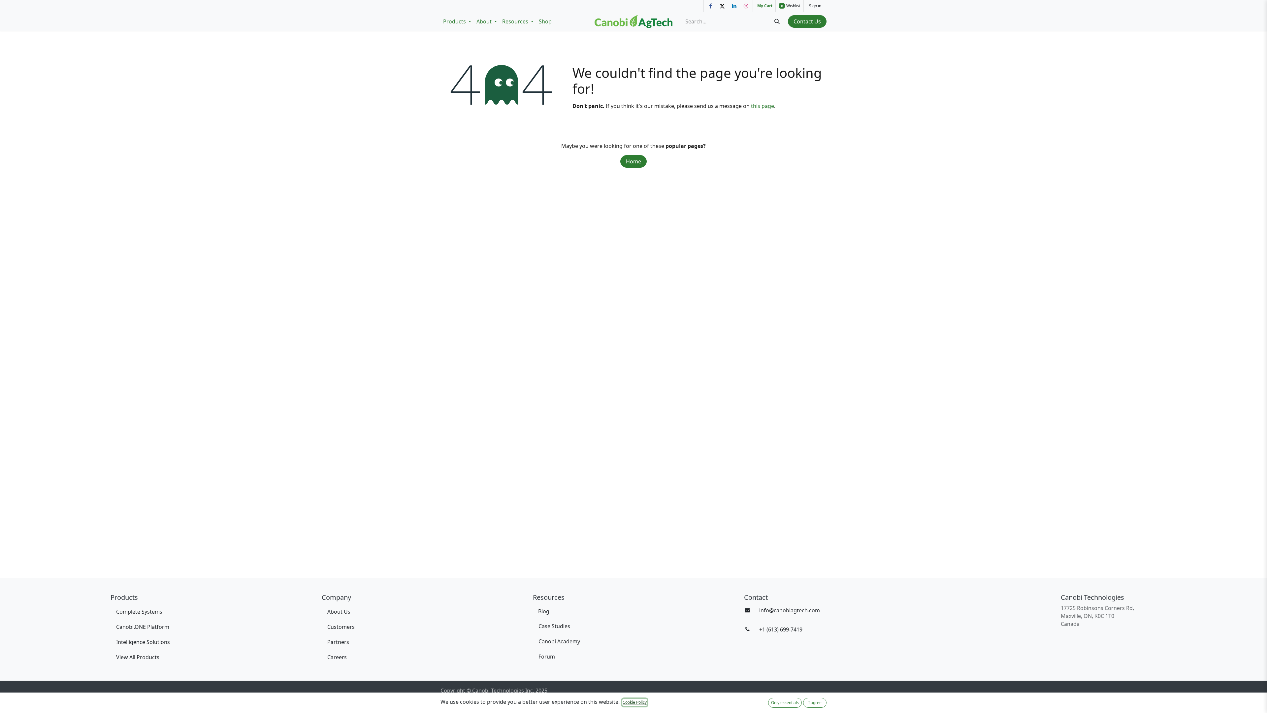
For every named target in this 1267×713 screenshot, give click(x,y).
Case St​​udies (554, 626)
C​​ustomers (341, 626)
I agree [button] (815, 702)
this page (762, 106)
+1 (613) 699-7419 (780, 629)
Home (633, 161)
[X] (722, 6)
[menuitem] (457, 21)
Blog (543, 611)
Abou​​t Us (338, 611)
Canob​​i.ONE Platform (143, 626)
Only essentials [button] (785, 702)
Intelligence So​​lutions (143, 642)
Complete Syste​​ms (139, 611)
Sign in (815, 6)
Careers (337, 657)
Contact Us (807, 21)
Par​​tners (338, 642)
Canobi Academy (559, 641)
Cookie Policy (635, 702)
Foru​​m (546, 656)
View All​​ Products (137, 657)
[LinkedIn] (734, 6)
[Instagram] (746, 6)
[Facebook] (710, 6)
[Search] (777, 21)
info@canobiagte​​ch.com (789, 610)
